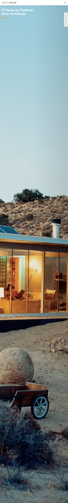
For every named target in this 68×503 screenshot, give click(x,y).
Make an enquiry (66, 19)
